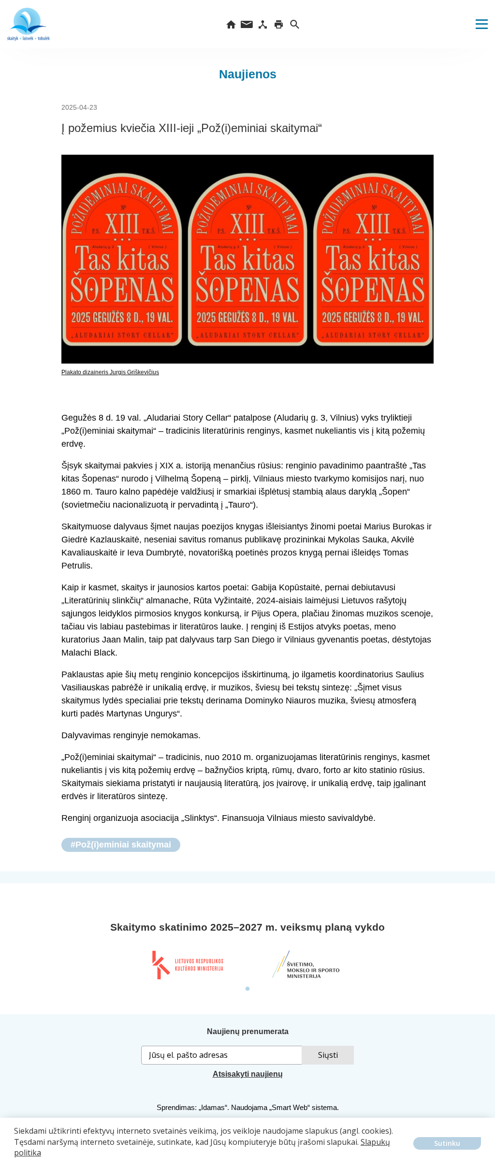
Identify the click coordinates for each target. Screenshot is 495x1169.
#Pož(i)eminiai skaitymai (121, 844)
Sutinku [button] (447, 1143)
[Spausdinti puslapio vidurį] (279, 24)
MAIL (247, 24)
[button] (15, 1159)
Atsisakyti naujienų (248, 1074)
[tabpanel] (187, 965)
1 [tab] (247, 989)
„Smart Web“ (289, 1107)
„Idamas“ (213, 1107)
